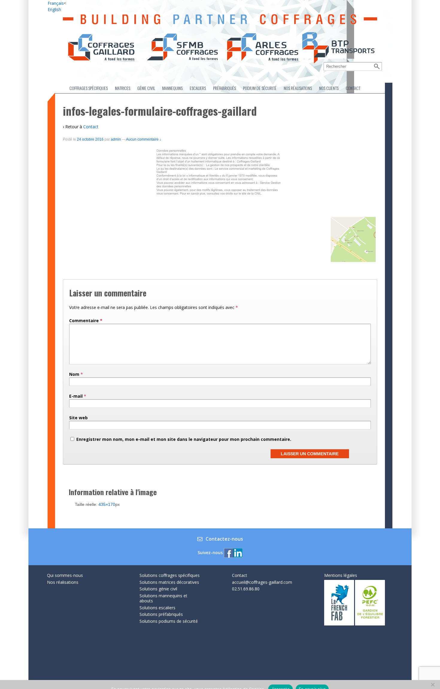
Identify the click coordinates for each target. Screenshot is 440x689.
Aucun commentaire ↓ (143, 139)
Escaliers (198, 88)
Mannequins (172, 88)
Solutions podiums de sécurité (168, 621)
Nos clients (329, 88)
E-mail (76, 396)
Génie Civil (146, 88)
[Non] (433, 685)
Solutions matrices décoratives (169, 582)
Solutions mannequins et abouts (163, 598)
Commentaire (85, 320)
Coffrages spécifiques (88, 88)
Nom (74, 374)
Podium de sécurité (260, 88)
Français (56, 3)
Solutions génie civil (158, 589)
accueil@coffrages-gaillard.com (262, 582)
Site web (78, 417)
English (54, 9)
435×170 (106, 504)
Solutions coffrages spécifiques (169, 575)
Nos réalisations (298, 88)
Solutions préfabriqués (161, 614)
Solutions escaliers (157, 607)
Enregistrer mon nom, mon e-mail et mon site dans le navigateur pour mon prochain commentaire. (183, 439)
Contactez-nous (224, 539)
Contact (353, 88)
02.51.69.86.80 (246, 589)
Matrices (122, 88)
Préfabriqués (224, 88)
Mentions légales (340, 575)
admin (116, 139)
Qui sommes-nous (65, 575)
